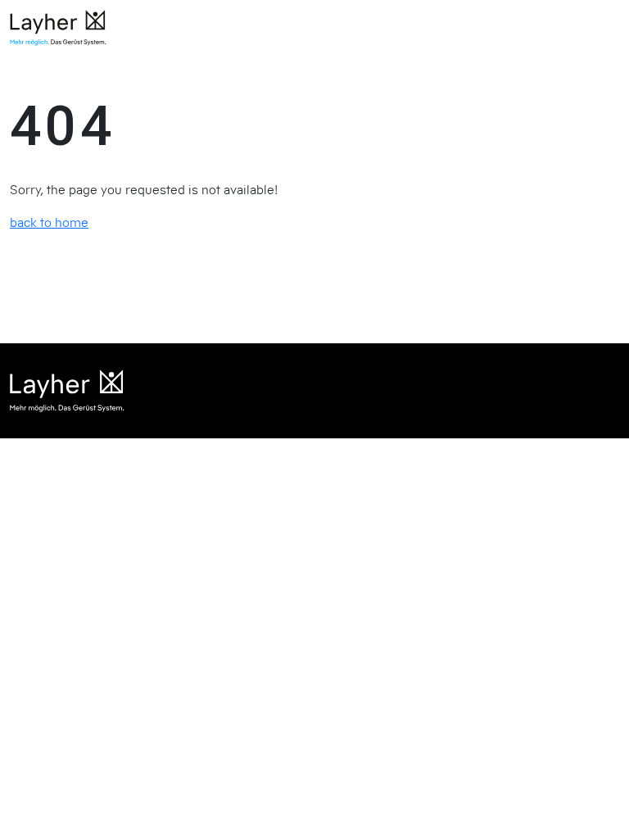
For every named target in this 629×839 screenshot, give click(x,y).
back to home (49, 222)
